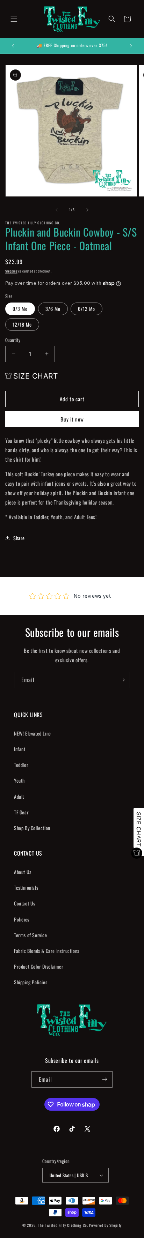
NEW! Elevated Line (32, 733)
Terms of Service (30, 935)
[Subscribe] (122, 680)
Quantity (12, 340)
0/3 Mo (20, 308)
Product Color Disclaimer (38, 966)
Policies (21, 919)
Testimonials (26, 887)
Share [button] (19, 538)
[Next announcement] (131, 45)
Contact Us (24, 903)
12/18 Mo (22, 324)
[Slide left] (56, 209)
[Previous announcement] (13, 45)
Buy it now (72, 419)
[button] (14, 19)
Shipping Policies (30, 982)
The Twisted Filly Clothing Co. (63, 1225)
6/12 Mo (86, 308)
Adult (19, 796)
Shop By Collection (32, 827)
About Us (22, 871)
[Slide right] (87, 209)
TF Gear (21, 812)
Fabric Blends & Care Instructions (46, 950)
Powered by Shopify (105, 1225)
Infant (20, 749)
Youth (19, 780)
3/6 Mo (52, 308)
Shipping (11, 271)
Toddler (21, 764)
